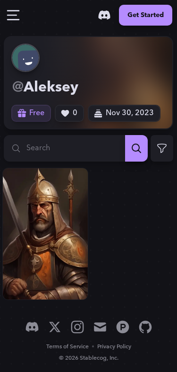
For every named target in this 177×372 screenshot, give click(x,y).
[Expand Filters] (162, 148)
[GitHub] (145, 327)
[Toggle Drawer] (13, 15)
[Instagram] (77, 327)
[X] (54, 327)
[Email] (100, 327)
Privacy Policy (114, 347)
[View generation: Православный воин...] (45, 233)
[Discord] (104, 15)
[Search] (136, 148)
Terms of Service (67, 347)
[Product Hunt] (122, 327)
